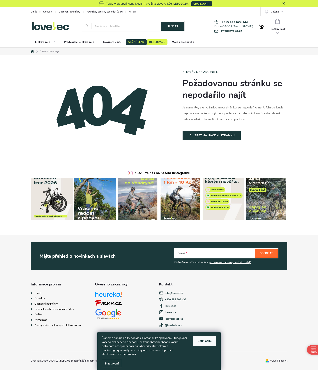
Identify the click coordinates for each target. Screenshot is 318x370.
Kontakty (47, 11)
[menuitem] (45, 42)
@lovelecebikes (174, 319)
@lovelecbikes (173, 325)
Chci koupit (201, 4)
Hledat (172, 26)
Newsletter (40, 319)
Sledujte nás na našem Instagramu (162, 173)
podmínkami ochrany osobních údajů (230, 262)
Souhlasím (205, 341)
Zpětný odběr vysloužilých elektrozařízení (57, 325)
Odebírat (266, 253)
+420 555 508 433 (175, 299)
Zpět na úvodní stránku (215, 135)
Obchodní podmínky (69, 11)
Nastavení (112, 364)
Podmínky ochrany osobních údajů (104, 11)
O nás (34, 11)
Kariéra (133, 11)
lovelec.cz (170, 306)
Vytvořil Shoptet (278, 360)
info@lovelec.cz (174, 293)
